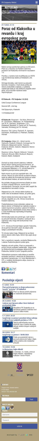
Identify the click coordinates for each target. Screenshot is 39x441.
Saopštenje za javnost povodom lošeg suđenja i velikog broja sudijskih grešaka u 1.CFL (19, 319)
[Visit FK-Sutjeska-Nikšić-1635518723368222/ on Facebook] (3, 268)
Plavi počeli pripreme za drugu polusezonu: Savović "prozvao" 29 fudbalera (18, 288)
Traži (31, 399)
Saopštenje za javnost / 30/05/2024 (15, 334)
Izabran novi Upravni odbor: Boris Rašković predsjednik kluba (18, 304)
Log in (19, 426)
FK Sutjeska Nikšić (9, 2)
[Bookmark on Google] (7, 268)
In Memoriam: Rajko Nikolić (12, 349)
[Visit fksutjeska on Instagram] (12, 408)
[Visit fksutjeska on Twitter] (3, 408)
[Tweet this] (10, 268)
